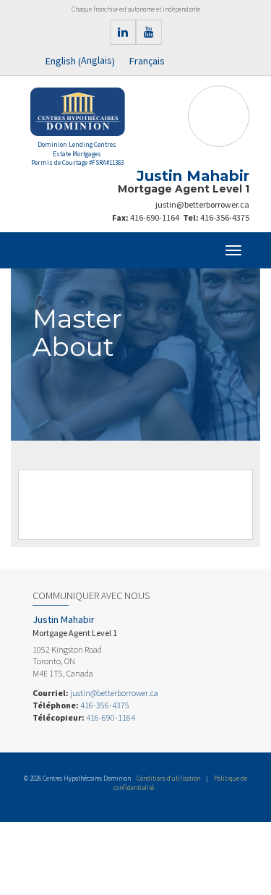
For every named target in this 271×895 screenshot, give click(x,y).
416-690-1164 (154, 217)
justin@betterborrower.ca (202, 204)
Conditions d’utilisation (168, 778)
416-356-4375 (224, 217)
